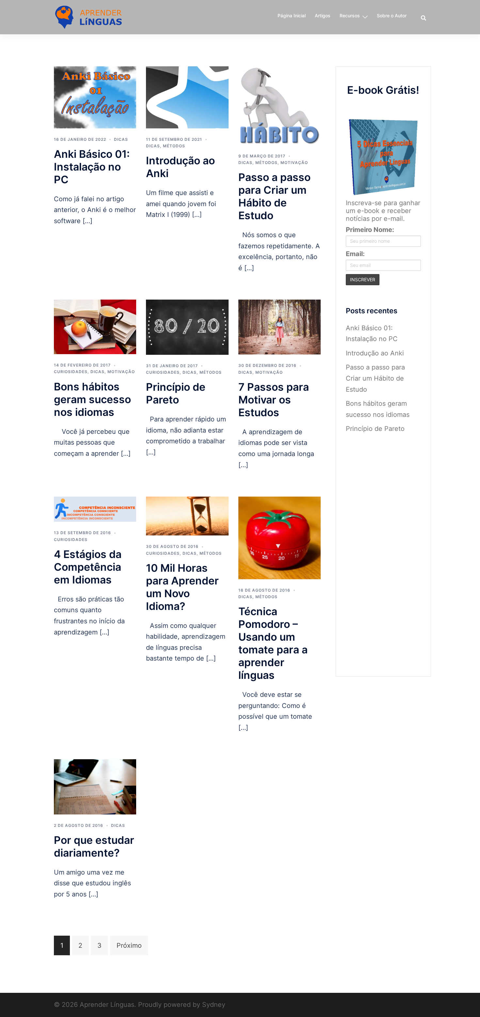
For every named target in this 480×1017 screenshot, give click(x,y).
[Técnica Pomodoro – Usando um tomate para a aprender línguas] (279, 537)
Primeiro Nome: (370, 230)
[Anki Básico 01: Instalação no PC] (95, 97)
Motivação (294, 162)
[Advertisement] (383, 550)
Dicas (121, 139)
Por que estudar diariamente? (94, 846)
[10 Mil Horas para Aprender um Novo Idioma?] (187, 515)
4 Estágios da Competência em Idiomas (87, 567)
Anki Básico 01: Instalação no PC (92, 167)
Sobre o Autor (392, 15)
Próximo (129, 945)
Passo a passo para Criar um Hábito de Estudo (274, 196)
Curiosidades (71, 371)
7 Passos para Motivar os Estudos (273, 400)
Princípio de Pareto (175, 393)
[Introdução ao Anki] (187, 97)
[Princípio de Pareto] (187, 327)
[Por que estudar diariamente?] (95, 786)
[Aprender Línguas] (89, 17)
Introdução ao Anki (375, 353)
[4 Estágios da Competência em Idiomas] (95, 509)
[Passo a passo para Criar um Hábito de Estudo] (279, 105)
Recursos (350, 15)
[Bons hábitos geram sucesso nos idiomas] (95, 326)
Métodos (174, 145)
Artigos (322, 15)
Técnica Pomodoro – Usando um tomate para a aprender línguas (273, 643)
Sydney (213, 1005)
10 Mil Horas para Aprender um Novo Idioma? (182, 587)
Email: (355, 254)
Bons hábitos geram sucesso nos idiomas (92, 399)
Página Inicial (292, 15)
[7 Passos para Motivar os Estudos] (279, 327)
